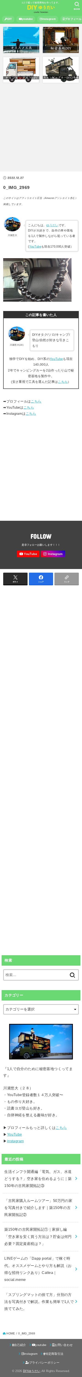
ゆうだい (52, 225)
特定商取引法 (54, 1353)
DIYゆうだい (31, 1371)
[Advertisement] (41, 127)
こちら (63, 381)
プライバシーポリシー (44, 1362)
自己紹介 (20, 1345)
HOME (10, 1333)
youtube (27, 19)
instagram (49, 19)
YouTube (35, 246)
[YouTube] (28, 554)
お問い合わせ (63, 1345)
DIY (9, 19)
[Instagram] (53, 554)
